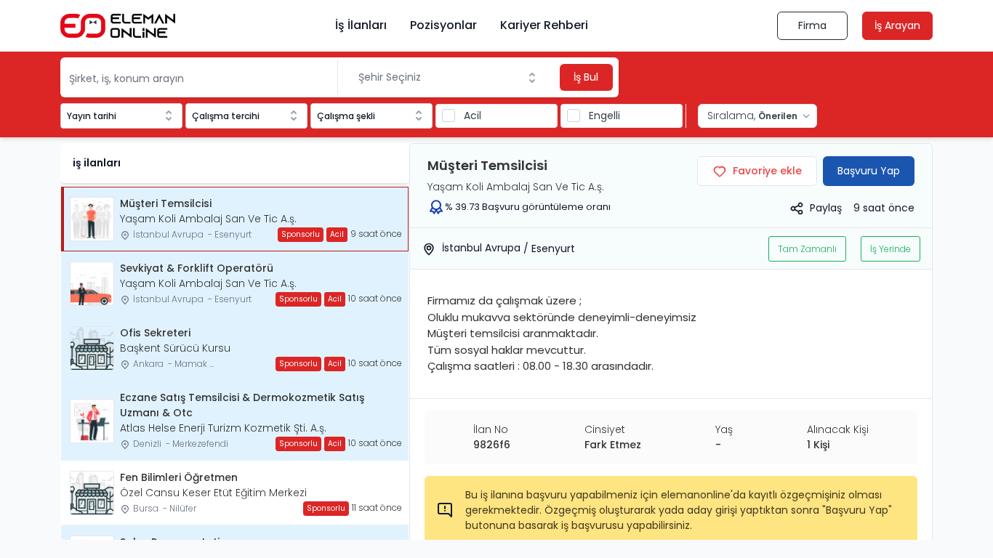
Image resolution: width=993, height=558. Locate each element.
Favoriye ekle (767, 170)
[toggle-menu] (535, 77)
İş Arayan (897, 25)
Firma (812, 25)
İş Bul (586, 77)
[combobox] (447, 77)
